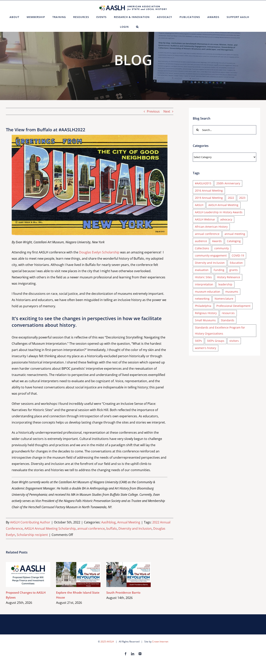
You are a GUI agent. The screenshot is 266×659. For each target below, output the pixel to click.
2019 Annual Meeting (209, 198)
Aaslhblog (108, 522)
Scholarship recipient (32, 535)
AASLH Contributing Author (30, 522)
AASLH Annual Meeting (223, 205)
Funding (219, 270)
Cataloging (234, 241)
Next (166, 111)
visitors (234, 341)
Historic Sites (203, 277)
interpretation (204, 284)
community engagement (211, 255)
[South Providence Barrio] (128, 574)
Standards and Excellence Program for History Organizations (220, 330)
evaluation (202, 270)
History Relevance (228, 277)
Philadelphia (203, 306)
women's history (205, 348)
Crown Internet (160, 641)
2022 (231, 198)
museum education (207, 291)
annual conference (91, 528)
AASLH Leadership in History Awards (218, 212)
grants (233, 270)
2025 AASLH (107, 641)
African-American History (211, 226)
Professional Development (233, 306)
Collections (202, 248)
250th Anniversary (228, 183)
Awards (217, 241)
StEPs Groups (215, 341)
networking (202, 298)
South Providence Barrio (123, 574)
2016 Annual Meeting (209, 190)
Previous (153, 111)
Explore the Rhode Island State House (72, 574)
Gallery (33, 574)
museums (231, 291)
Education (236, 263)
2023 (242, 198)
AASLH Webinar (205, 219)
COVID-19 (238, 255)
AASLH (199, 205)
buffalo (111, 528)
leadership (225, 284)
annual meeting (235, 234)
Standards (227, 320)
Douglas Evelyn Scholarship (99, 252)
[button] (137, 27)
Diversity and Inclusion (135, 528)
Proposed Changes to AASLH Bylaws (22, 574)
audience (201, 241)
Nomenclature (224, 298)
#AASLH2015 (203, 183)
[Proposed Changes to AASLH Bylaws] (28, 574)
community (221, 248)
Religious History (206, 313)
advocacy (226, 219)
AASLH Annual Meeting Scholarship (50, 528)
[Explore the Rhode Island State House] (78, 574)
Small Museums (205, 320)
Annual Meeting (128, 522)
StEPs (198, 341)
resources (228, 313)
